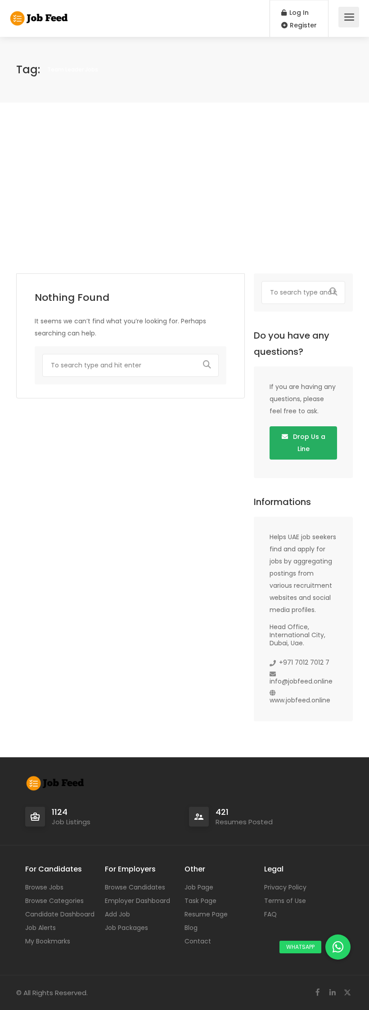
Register (302, 25)
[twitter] (347, 992)
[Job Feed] (39, 14)
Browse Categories (54, 900)
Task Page (200, 900)
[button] (338, 947)
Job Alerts (40, 927)
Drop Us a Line (308, 442)
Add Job (117, 914)
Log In (298, 12)
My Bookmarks (47, 941)
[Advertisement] (184, 188)
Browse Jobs (44, 887)
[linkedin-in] (332, 992)
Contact (197, 941)
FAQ (270, 914)
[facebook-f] (317, 992)
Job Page (198, 887)
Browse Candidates (135, 887)
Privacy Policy (285, 887)
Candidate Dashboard (59, 914)
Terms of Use (285, 900)
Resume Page (206, 914)
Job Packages (126, 927)
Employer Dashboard (137, 900)
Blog (191, 927)
